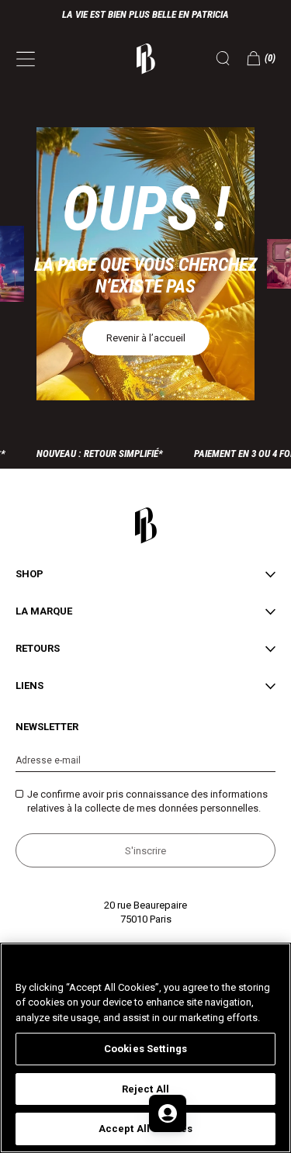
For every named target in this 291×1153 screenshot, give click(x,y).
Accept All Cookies (145, 1128)
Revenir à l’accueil (145, 338)
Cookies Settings (145, 1048)
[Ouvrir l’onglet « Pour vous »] (167, 1113)
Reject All (145, 1089)
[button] (261, 58)
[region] (145, 1048)
